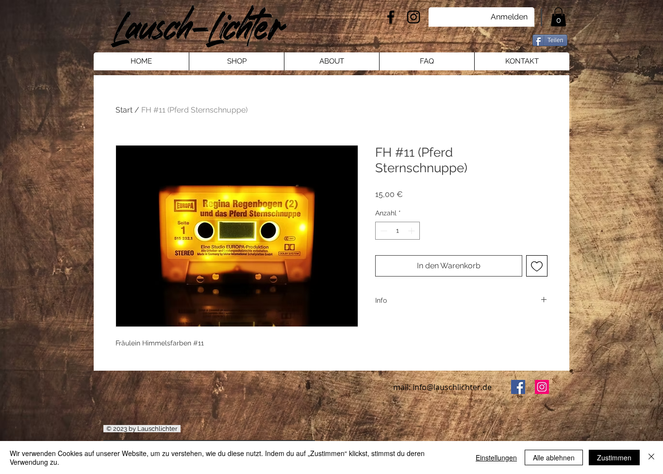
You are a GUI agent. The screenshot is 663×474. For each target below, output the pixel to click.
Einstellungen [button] (496, 457)
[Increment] (412, 230)
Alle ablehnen (554, 457)
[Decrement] (383, 230)
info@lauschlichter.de (452, 387)
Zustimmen (614, 457)
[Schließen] (651, 457)
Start (124, 109)
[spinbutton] (397, 230)
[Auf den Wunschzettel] (536, 266)
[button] (558, 16)
